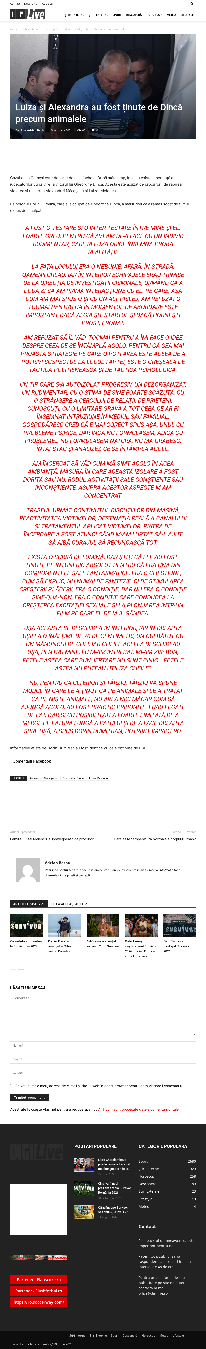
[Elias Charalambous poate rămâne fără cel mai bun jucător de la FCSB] (84, 1165)
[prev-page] (13, 966)
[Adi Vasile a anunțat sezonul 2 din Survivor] (103, 925)
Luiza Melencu (98, 778)
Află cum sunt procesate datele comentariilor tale (138, 1109)
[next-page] (21, 966)
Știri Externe (98, 15)
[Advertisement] (38, 1209)
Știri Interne (74, 15)
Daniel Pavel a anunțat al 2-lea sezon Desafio (59, 946)
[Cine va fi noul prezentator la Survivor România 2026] (84, 1188)
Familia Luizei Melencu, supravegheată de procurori (52, 839)
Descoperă (134, 15)
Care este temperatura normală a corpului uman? (155, 839)
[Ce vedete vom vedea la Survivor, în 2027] (26, 925)
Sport (117, 15)
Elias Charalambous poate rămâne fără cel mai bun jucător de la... (114, 1164)
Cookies (47, 3)
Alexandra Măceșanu (43, 778)
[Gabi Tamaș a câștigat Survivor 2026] (179, 925)
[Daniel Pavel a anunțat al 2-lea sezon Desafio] (64, 925)
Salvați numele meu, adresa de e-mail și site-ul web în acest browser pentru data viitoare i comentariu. (99, 1086)
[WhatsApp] (71, 808)
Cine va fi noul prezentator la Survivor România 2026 (114, 1188)
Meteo (171, 15)
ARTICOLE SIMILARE (29, 904)
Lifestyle (187, 15)
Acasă (14, 29)
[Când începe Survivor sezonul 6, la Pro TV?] (84, 1212)
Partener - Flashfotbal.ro (38, 1291)
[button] (192, 3)
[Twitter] (59, 808)
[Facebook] (47, 808)
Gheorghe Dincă (73, 778)
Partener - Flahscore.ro (39, 1279)
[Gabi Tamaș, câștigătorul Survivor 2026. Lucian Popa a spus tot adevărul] (141, 925)
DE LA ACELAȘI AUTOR (69, 904)
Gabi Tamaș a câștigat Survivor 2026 (176, 946)
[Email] (82, 808)
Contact (15, 3)
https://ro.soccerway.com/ (39, 1302)
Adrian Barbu (36, 130)
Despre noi (31, 3)
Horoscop (154, 15)
